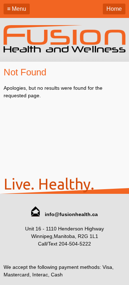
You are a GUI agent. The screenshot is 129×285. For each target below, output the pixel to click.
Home (114, 9)
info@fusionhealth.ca (70, 214)
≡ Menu (16, 9)
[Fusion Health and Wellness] (64, 50)
